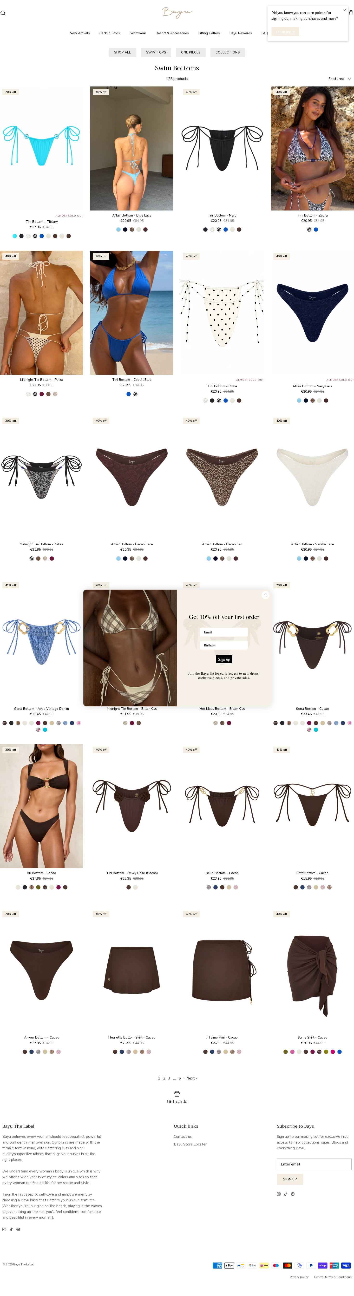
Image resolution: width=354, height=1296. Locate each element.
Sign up (224, 659)
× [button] (344, 10)
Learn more (285, 31)
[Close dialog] (265, 595)
